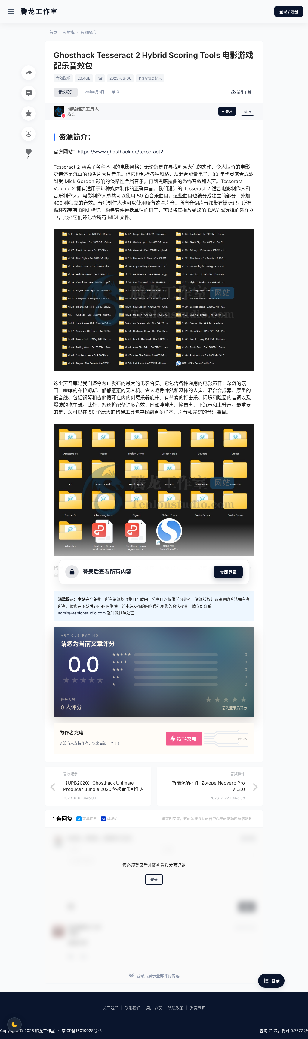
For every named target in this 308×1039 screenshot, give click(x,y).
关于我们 (111, 1007)
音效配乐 (88, 32)
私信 (247, 111)
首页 (53, 32)
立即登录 (228, 572)
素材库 (69, 32)
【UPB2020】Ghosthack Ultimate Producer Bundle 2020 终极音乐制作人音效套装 (103, 789)
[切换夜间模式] (14, 1024)
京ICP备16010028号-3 (82, 1030)
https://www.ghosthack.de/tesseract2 (120, 152)
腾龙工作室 (44, 1030)
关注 (229, 111)
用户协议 (154, 1007)
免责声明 (197, 1007)
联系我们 (132, 1007)
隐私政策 (175, 1007)
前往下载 (244, 92)
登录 (154, 880)
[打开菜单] (11, 11)
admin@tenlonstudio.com (82, 613)
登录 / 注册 (288, 11)
